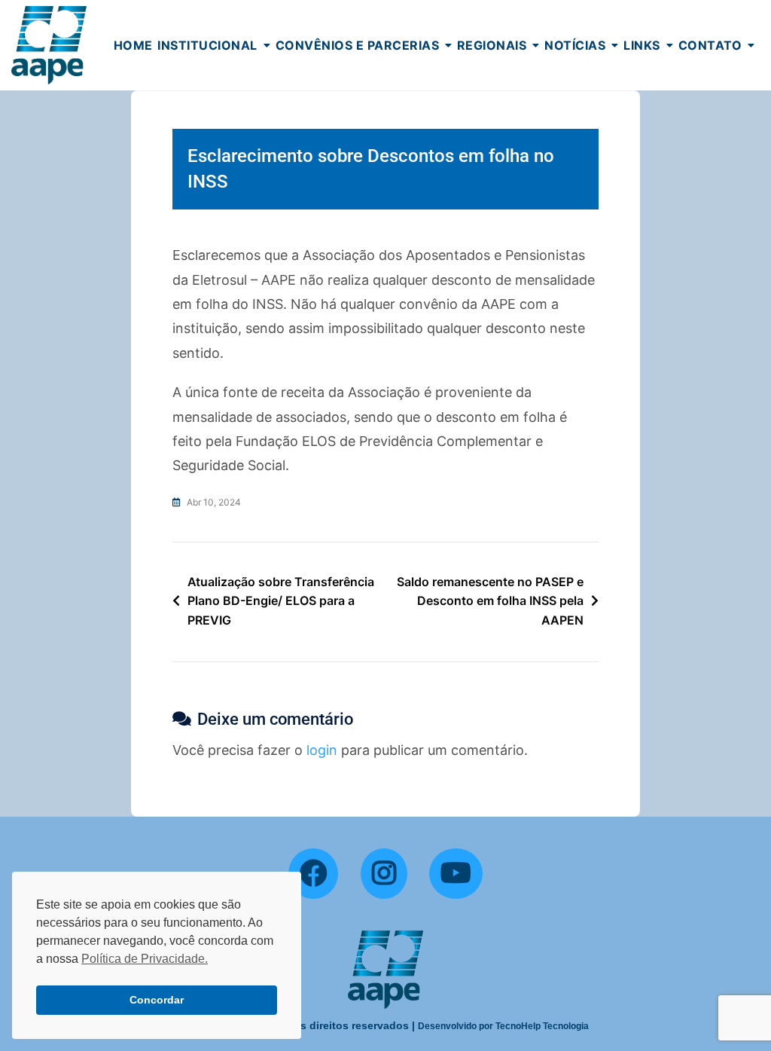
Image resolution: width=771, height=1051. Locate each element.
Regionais (492, 45)
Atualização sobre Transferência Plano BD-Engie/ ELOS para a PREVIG (280, 601)
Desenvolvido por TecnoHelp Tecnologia (503, 1026)
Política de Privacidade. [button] (144, 958)
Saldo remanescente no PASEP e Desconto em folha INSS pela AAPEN (490, 601)
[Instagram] (384, 874)
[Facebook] (313, 874)
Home (133, 45)
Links (641, 45)
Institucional (207, 45)
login (321, 750)
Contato (710, 45)
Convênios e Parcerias (358, 45)
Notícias (574, 45)
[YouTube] (456, 874)
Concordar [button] (157, 1000)
